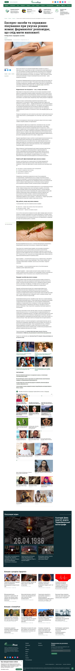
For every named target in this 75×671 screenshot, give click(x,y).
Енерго (28, 5)
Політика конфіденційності (49, 664)
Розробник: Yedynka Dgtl (67, 664)
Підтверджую (19, 669)
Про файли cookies (5, 669)
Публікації (12, 5)
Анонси (43, 5)
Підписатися (54, 653)
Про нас (40, 643)
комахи (6, 73)
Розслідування (50, 5)
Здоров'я (23, 5)
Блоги (37, 5)
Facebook (31, 391)
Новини (6, 5)
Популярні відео (11, 514)
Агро (33, 5)
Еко (18, 5)
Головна (5, 18)
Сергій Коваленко (8, 39)
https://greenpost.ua (62, 667)
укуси (9, 73)
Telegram (47, 391)
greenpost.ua (28, 668)
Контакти (40, 645)
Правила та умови (59, 664)
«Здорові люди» (40, 84)
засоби (13, 73)
